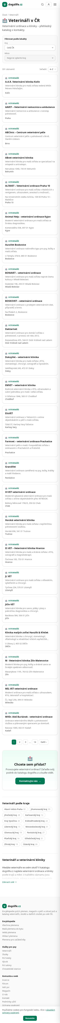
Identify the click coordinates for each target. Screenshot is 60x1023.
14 (35, 742)
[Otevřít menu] (55, 4)
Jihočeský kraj (12, 815)
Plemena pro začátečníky (13, 939)
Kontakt (5, 998)
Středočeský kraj (34, 838)
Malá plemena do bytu (12, 928)
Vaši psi (5, 987)
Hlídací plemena (9, 936)
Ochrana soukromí (11, 1005)
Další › (43, 742)
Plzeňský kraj (11, 838)
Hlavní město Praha (15, 809)
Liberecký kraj (12, 826)
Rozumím (30, 1018)
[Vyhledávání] (42, 4)
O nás (5, 994)
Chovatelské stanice (11, 969)
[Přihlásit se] (49, 4)
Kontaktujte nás (30, 781)
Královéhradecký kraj (36, 821)
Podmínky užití (9, 1001)
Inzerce (5, 980)
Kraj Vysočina (12, 821)
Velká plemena (9, 932)
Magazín (6, 990)
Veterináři (14, 14)
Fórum (5, 983)
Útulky (5, 954)
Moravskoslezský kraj (37, 826)
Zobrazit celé (8, 882)
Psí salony (6, 965)
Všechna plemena (10, 925)
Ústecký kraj (30, 844)
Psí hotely (6, 958)
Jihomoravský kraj (40, 809)
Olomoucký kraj (13, 832)
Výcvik (5, 961)
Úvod (4, 14)
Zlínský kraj (11, 844)
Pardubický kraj (36, 832)
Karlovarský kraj (34, 815)
